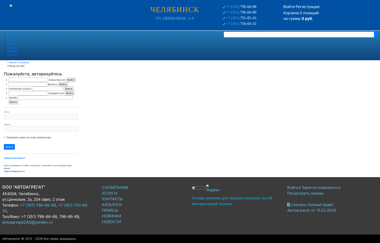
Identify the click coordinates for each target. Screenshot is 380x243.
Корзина (291, 13)
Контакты (112, 199)
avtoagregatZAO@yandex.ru (27, 222)
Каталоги (112, 204)
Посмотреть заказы (305, 193)
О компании (115, 187)
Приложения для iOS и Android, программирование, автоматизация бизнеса (236, 201)
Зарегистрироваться (321, 187)
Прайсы (110, 210)
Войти (288, 6)
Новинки (111, 216)
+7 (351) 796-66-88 (38, 205)
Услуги (109, 193)
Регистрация (307, 6)
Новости (111, 221)
